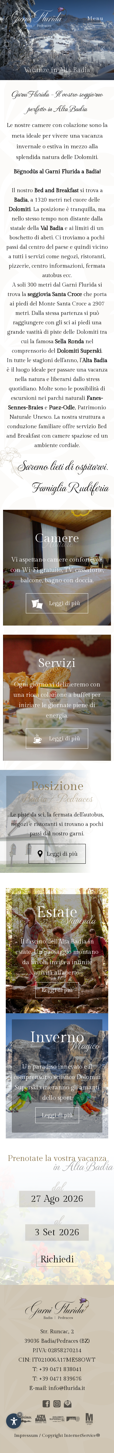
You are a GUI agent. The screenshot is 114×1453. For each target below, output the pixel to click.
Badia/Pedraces (59, 1341)
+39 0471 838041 (60, 1369)
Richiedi (57, 1259)
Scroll (103, 52)
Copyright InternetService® (71, 1435)
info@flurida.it (66, 1388)
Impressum (26, 1435)
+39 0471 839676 (60, 1379)
